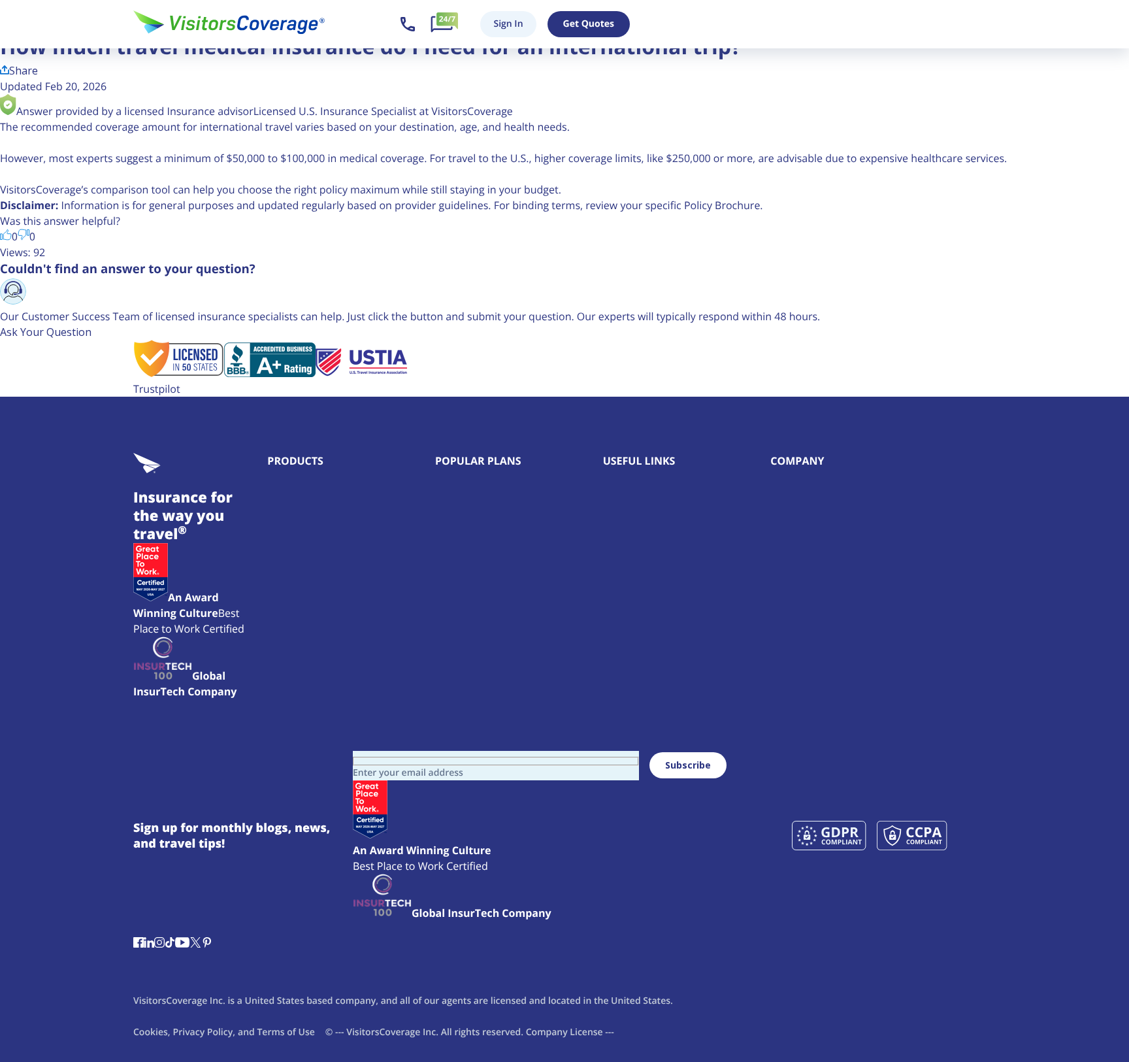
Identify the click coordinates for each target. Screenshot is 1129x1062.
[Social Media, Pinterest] (207, 944)
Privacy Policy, (204, 1032)
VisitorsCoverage (383, 1032)
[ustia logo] (361, 373)
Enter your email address (408, 773)
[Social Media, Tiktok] (170, 944)
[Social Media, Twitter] (195, 944)
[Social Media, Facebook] (138, 944)
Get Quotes (588, 24)
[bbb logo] (270, 373)
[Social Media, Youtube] (182, 944)
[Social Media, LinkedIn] (149, 944)
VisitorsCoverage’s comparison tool (85, 189)
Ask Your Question (45, 332)
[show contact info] (408, 24)
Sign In (508, 24)
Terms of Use (285, 1032)
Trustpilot (156, 389)
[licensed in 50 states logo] (178, 373)
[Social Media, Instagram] (159, 944)
